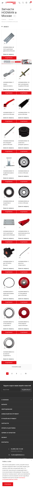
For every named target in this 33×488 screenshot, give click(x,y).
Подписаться (26, 389)
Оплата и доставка (8, 428)
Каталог (4, 404)
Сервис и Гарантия (8, 432)
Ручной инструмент (8, 418)
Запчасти (5, 423)
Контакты (5, 442)
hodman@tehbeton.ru (17, 455)
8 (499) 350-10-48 (17, 449)
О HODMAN (5, 399)
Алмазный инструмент (10, 414)
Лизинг (4, 437)
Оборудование (6, 409)
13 (25, 373)
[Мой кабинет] (26, 3)
